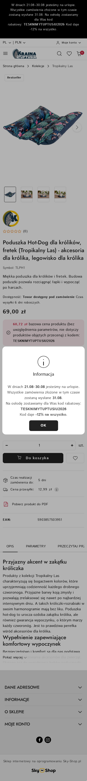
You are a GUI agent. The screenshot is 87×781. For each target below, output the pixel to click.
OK (44, 425)
